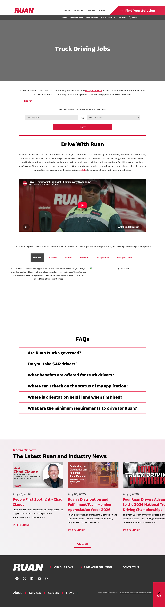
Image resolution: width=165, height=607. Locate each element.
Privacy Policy (124, 593)
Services (35, 593)
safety (83, 170)
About (17, 593)
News (70, 593)
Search (82, 127)
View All (82, 544)
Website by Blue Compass (138, 593)
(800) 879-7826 (93, 90)
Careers (53, 593)
